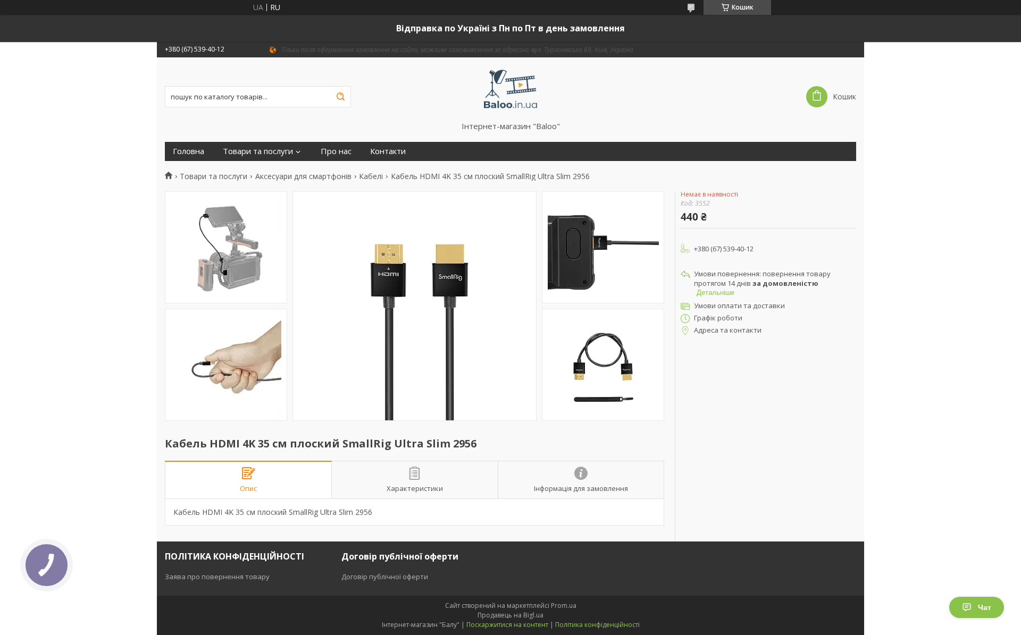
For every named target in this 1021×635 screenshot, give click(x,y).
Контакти (388, 151)
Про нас (336, 151)
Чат (984, 607)
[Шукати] (340, 96)
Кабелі (371, 176)
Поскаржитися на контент (507, 624)
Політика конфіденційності (597, 624)
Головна (188, 151)
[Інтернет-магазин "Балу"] (511, 89)
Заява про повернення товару (217, 576)
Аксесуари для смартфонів (303, 176)
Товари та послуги (258, 151)
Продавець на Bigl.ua (510, 615)
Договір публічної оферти (384, 576)
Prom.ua (563, 605)
